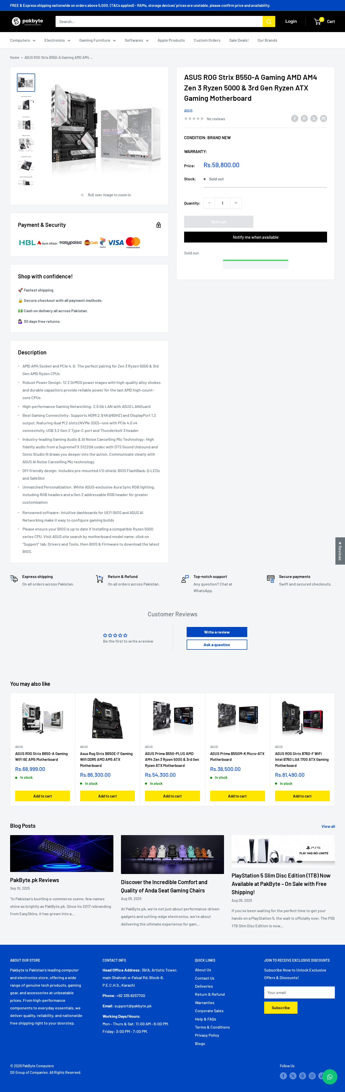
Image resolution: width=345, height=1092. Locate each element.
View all (329, 826)
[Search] (269, 21)
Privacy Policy (207, 1035)
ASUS (188, 111)
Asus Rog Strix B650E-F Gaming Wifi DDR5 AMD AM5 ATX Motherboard (106, 759)
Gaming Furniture (94, 40)
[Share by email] (323, 118)
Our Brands (267, 40)
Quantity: (192, 202)
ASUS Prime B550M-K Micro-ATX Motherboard (237, 756)
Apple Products (171, 40)
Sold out (218, 221)
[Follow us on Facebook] (283, 1075)
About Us (203, 969)
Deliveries (204, 986)
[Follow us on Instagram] (312, 1075)
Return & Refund (210, 994)
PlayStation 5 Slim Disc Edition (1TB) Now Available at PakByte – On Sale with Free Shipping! (281, 883)
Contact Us (204, 978)
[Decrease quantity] (209, 203)
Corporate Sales (209, 1010)
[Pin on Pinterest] (304, 118)
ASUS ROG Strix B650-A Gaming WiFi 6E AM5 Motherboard (41, 756)
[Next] (335, 749)
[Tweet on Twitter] (313, 118)
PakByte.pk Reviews (34, 880)
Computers (20, 40)
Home (14, 57)
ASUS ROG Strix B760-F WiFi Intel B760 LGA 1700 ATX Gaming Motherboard (302, 759)
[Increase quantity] (236, 203)
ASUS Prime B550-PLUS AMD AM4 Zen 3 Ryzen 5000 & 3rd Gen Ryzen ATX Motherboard (172, 759)
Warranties (204, 1002)
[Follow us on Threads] (302, 1075)
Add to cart (42, 796)
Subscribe (281, 1007)
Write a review (217, 631)
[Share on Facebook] (294, 118)
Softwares (134, 40)
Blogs (200, 1043)
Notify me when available (256, 236)
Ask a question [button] (217, 644)
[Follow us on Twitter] (293, 1075)
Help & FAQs (205, 1018)
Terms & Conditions (212, 1027)
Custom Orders (207, 40)
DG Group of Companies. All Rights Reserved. (45, 1072)
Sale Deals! (239, 40)
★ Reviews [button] (340, 551)
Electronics (54, 40)
